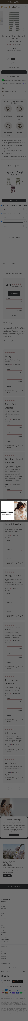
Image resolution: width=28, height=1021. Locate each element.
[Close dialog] (26, 501)
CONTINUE (7, 512)
